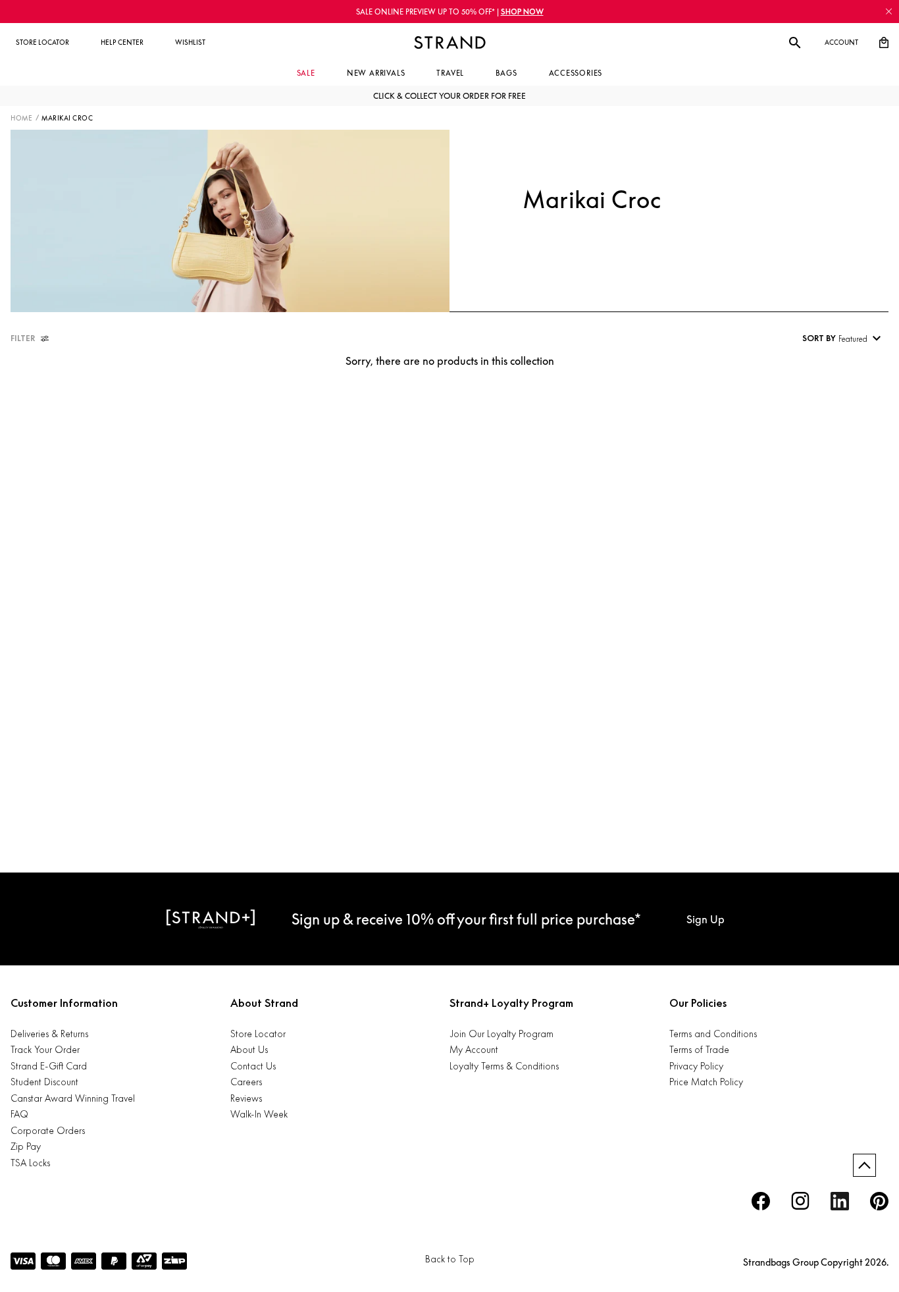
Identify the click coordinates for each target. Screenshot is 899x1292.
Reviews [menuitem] (246, 1098)
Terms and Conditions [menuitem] (713, 1033)
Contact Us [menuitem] (253, 1065)
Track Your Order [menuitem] (45, 1049)
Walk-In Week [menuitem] (259, 1113)
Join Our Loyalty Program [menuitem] (501, 1033)
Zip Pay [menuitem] (26, 1146)
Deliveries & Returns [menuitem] (49, 1033)
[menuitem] (42, 42)
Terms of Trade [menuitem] (699, 1049)
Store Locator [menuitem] (258, 1033)
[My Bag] (884, 43)
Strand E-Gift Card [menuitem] (49, 1065)
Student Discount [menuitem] (44, 1081)
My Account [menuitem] (474, 1049)
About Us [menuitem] (249, 1049)
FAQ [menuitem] (19, 1113)
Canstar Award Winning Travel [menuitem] (73, 1098)
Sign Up (705, 919)
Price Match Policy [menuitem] (706, 1081)
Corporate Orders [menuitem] (48, 1130)
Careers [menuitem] (246, 1081)
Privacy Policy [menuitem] (696, 1065)
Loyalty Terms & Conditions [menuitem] (504, 1065)
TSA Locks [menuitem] (30, 1162)
